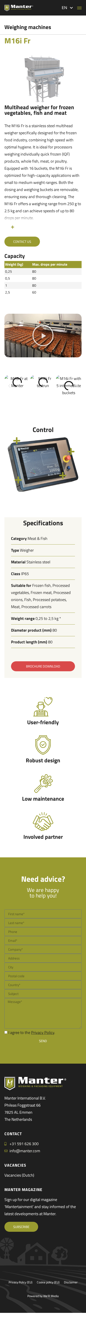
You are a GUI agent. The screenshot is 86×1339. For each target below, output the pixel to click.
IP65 (25, 574)
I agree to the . (31, 1032)
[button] (67, 7)
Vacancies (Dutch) (19, 1175)
